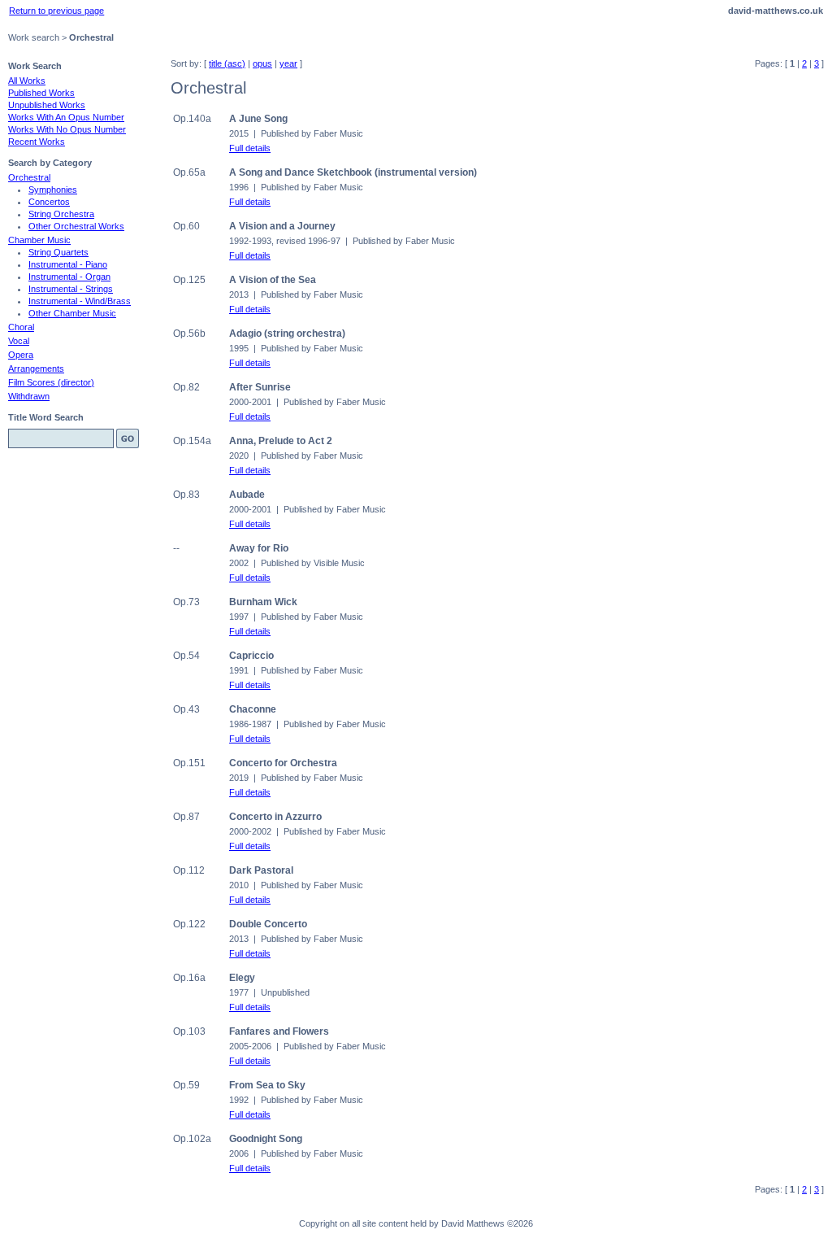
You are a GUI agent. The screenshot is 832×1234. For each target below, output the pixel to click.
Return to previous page (56, 10)
